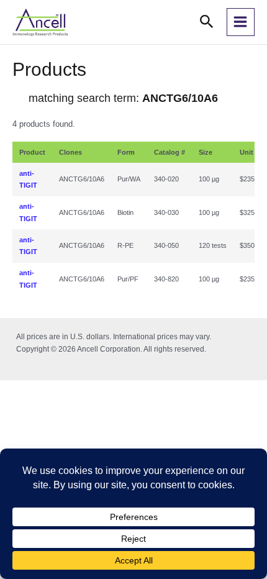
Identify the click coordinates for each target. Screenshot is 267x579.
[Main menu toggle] (241, 22)
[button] (206, 22)
